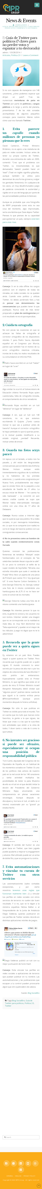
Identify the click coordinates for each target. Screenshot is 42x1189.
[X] (14, 1163)
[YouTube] (28, 1163)
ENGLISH (18, 1176)
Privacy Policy (29, 1176)
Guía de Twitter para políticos (18, 1001)
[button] (36, 5)
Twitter (8, 1006)
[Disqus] (21, 1038)
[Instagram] (35, 1163)
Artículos (6, 55)
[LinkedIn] (21, 1163)
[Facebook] (6, 1163)
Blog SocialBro (33, 993)
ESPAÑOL (10, 1176)
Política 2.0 (15, 55)
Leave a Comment (30, 55)
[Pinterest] (21, 1170)
